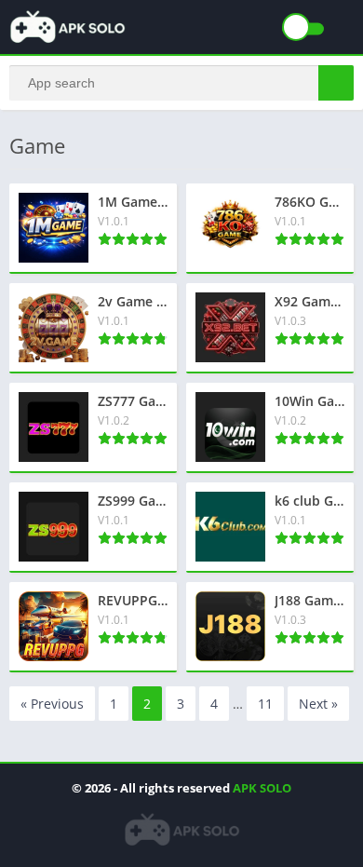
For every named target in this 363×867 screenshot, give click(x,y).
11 (265, 703)
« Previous (52, 703)
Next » (318, 703)
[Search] (336, 83)
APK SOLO (262, 787)
